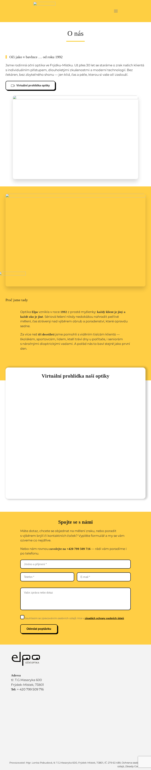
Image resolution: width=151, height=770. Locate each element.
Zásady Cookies (134, 766)
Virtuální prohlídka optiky (33, 85)
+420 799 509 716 (79, 549)
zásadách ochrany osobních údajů (104, 618)
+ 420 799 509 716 (27, 689)
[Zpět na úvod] (44, 11)
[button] (116, 11)
